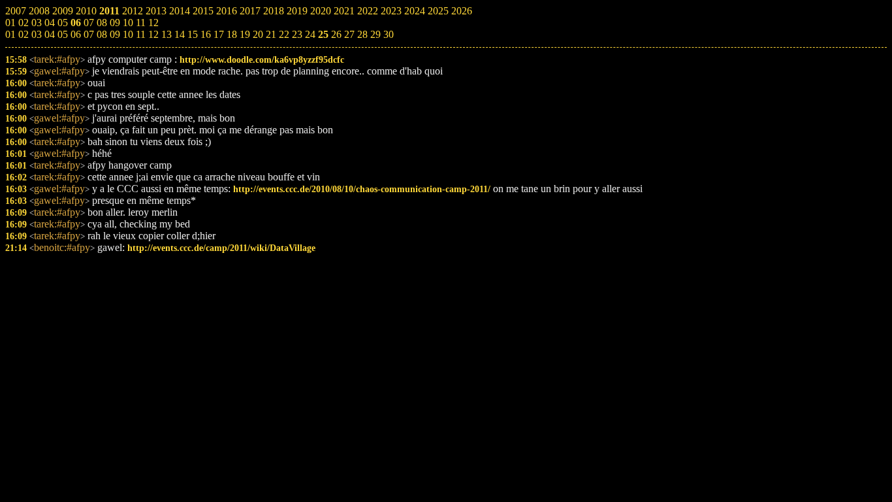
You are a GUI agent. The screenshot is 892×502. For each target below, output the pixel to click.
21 (271, 34)
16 (205, 34)
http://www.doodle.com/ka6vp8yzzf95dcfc (262, 59)
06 (76, 34)
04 (49, 34)
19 (245, 34)
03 (36, 34)
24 (310, 34)
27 (349, 34)
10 (128, 34)
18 (232, 34)
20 (258, 34)
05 (62, 34)
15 (192, 34)
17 (219, 34)
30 (388, 34)
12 (153, 34)
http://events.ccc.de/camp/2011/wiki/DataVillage (221, 248)
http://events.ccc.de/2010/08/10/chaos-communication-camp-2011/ (361, 189)
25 (323, 34)
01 (10, 34)
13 (166, 34)
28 (362, 34)
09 (115, 34)
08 (102, 34)
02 (23, 34)
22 (284, 34)
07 (89, 34)
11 (141, 34)
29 (375, 34)
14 (179, 34)
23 (297, 34)
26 (336, 34)
